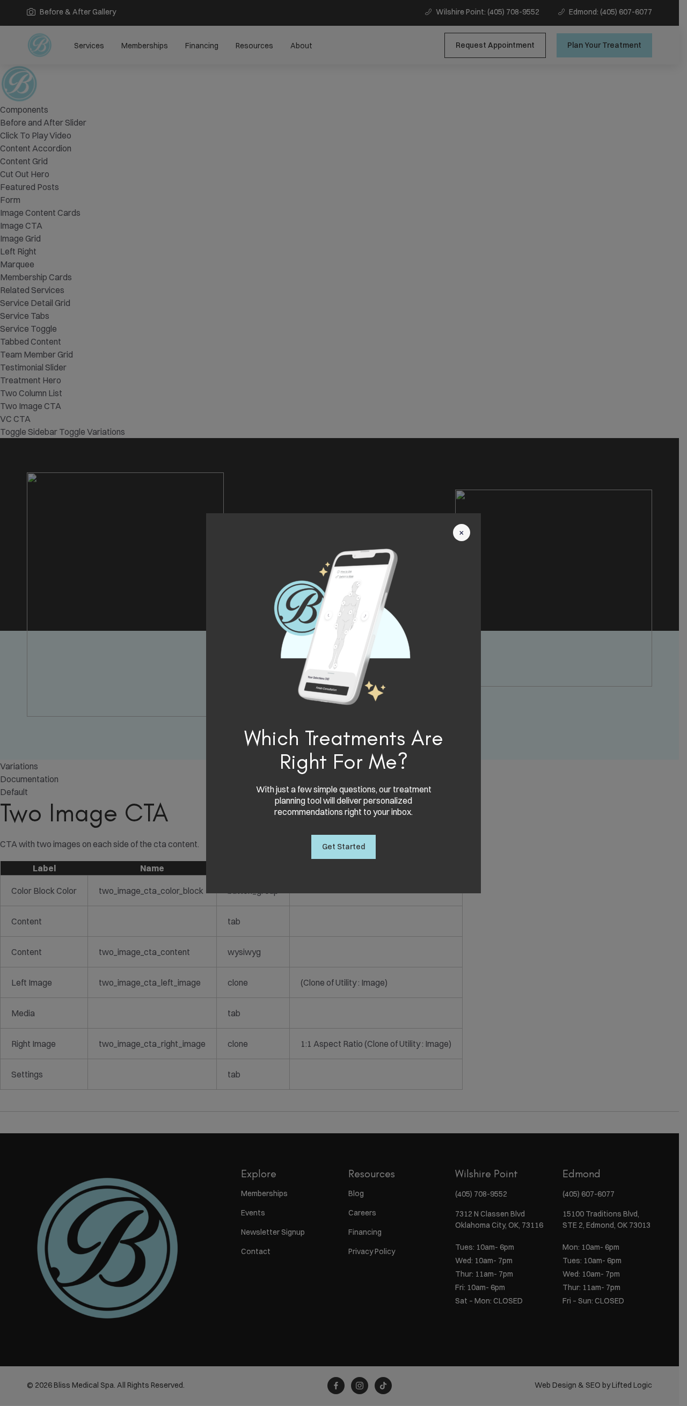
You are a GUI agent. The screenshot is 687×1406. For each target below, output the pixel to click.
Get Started (343, 846)
